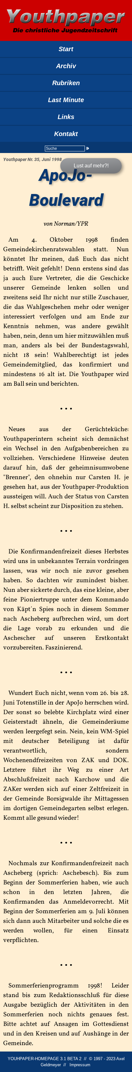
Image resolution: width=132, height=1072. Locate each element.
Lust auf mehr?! (91, 165)
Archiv (66, 65)
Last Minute (66, 99)
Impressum (80, 1064)
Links (66, 116)
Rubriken (66, 82)
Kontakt (66, 133)
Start (66, 48)
